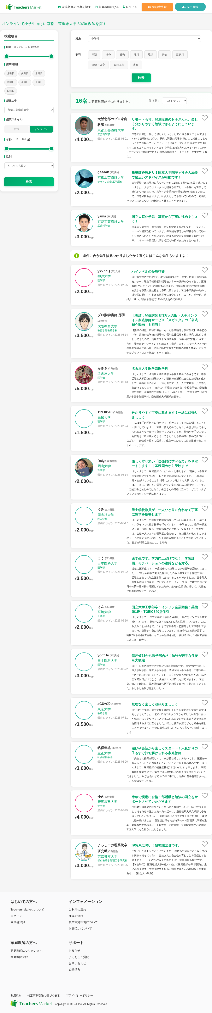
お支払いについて (80, 928)
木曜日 (10, 82)
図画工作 (119, 64)
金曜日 (25, 82)
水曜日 (39, 73)
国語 (94, 54)
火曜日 (25, 73)
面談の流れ (76, 916)
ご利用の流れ (77, 909)
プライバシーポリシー (79, 995)
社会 (108, 54)
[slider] (6, 56)
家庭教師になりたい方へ (26, 950)
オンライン (41, 129)
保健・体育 (98, 64)
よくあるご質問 (79, 957)
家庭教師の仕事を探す (76, 7)
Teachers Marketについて (27, 909)
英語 (150, 54)
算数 (122, 54)
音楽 (164, 54)
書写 (136, 64)
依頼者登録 (159, 7)
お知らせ (74, 950)
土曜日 (39, 82)
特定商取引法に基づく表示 (44, 995)
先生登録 (192, 7)
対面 (16, 129)
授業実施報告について (83, 922)
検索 (29, 181)
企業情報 (74, 969)
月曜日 (10, 73)
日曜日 (10, 90)
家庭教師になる (109, 7)
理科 (136, 54)
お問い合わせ (77, 963)
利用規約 (16, 995)
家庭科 (180, 54)
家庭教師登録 (19, 957)
